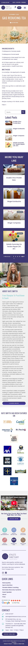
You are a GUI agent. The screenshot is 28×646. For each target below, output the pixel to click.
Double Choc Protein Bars (17, 122)
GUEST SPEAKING (4, 544)
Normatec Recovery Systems (11, 590)
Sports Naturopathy (5, 534)
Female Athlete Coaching (10, 587)
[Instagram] (3, 573)
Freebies (23, 2)
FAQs (4, 597)
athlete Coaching (23, 534)
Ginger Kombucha (19, 129)
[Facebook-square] (6, 573)
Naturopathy (6, 583)
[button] (24, 7)
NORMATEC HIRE (14, 544)
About (4, 594)
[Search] (23, 112)
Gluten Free (14, 22)
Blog (14, 2)
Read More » (14, 183)
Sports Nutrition (14, 534)
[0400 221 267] (1, 2)
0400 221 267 (5, 2)
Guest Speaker (7, 592)
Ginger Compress (18, 136)
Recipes (18, 2)
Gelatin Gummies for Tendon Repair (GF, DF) (19, 144)
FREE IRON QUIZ (23, 544)
